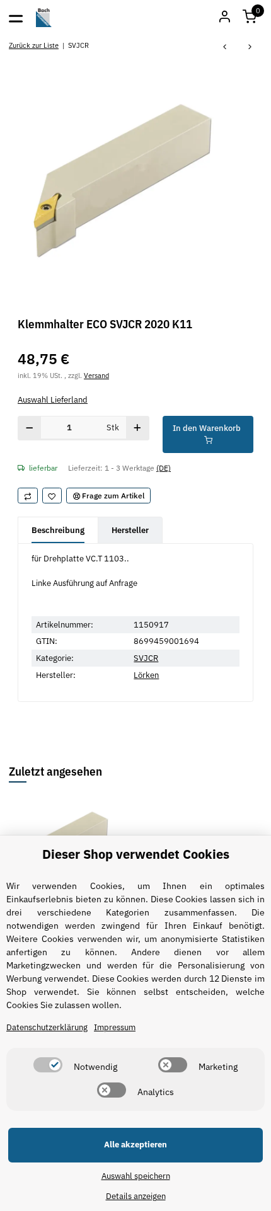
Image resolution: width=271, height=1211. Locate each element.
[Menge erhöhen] (137, 428)
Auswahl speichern (135, 1176)
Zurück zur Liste (34, 45)
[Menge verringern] (29, 428)
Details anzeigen (136, 1196)
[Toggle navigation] (16, 18)
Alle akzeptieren (135, 1144)
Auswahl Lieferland (53, 399)
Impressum (115, 1027)
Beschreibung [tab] (58, 530)
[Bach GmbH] (44, 17)
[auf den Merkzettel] (52, 496)
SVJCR (146, 658)
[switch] (47, 1064)
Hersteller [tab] (130, 530)
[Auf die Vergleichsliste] (28, 496)
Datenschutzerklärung (47, 1027)
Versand (96, 375)
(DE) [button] (163, 467)
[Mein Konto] (224, 17)
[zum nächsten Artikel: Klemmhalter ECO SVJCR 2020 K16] (250, 47)
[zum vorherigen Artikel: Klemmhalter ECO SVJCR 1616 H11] (225, 47)
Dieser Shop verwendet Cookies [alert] (135, 854)
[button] (249, 17)
